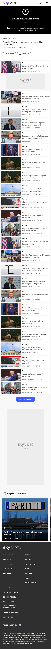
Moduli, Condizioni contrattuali (34, 633)
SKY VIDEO (7, 569)
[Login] (40, 3)
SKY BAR (28, 573)
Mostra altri (25, 399)
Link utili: (7, 587)
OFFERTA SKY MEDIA (11, 612)
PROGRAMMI (30, 583)
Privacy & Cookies (9, 635)
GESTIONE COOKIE (10, 592)
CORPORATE (8, 617)
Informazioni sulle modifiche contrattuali (28, 635)
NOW (27, 569)
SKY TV (28, 559)
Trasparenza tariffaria (10, 637)
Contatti (29, 637)
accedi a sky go (10, 625)
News (5, 38)
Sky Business (31, 564)
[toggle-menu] (47, 3)
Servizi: (28, 555)
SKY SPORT (8, 559)
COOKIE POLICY (9, 597)
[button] (9, 54)
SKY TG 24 (7, 564)
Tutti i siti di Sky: (10, 555)
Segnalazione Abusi (26, 643)
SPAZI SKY (29, 578)
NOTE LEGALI (8, 602)
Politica (12, 38)
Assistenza (21, 637)
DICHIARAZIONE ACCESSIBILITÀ (9, 607)
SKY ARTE (7, 573)
